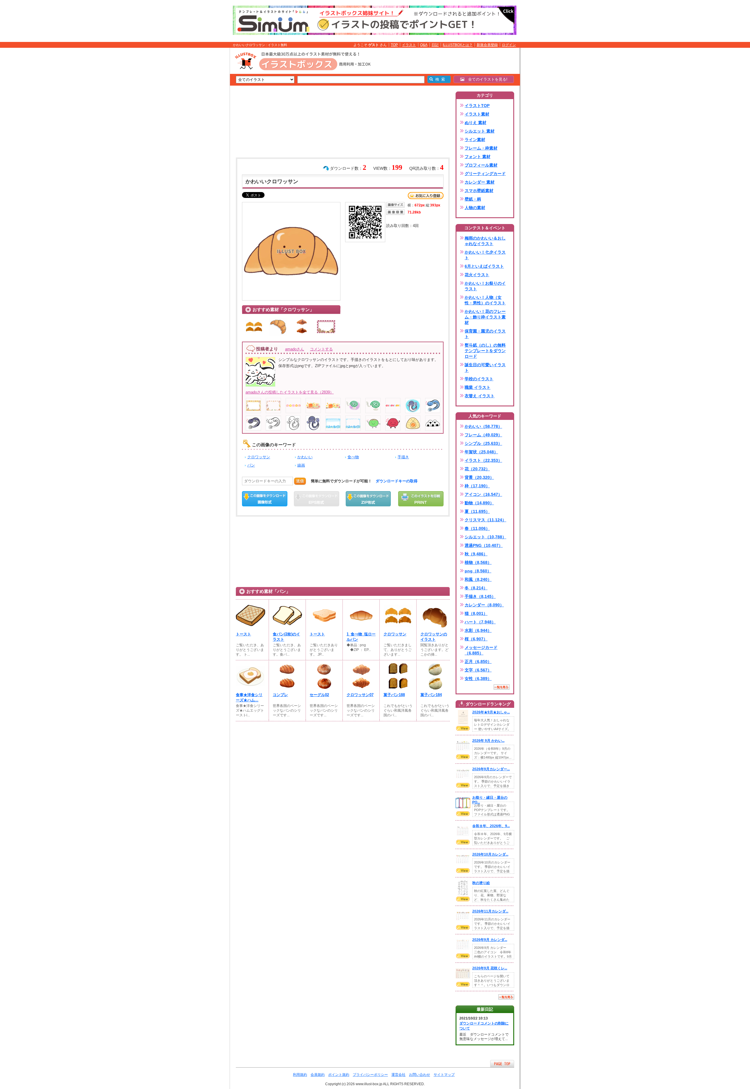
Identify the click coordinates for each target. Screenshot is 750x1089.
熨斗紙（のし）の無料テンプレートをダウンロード (485, 351)
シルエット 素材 (480, 131)
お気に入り (426, 195)
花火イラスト (477, 274)
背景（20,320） (479, 477)
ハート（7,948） (480, 622)
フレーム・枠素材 (481, 148)
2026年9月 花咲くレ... (489, 968)
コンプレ (280, 695)
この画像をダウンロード (264, 498)
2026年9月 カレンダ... (489, 940)
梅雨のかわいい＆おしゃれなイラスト (485, 241)
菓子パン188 (394, 695)
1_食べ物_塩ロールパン (361, 637)
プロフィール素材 (481, 165)
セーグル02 (319, 695)
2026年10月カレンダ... (490, 854)
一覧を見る (501, 687)
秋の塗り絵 (481, 883)
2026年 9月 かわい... (488, 741)
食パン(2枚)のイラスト (286, 637)
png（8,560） (478, 571)
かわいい (305, 457)
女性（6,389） (478, 678)
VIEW (463, 728)
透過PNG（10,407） (484, 545)
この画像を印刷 (421, 498)
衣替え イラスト (480, 395)
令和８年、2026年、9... (491, 826)
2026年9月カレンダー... (491, 769)
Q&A (423, 45)
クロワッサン (258, 457)
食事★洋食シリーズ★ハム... (249, 697)
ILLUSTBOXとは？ (458, 45)
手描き (403, 457)
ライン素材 (475, 139)
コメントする (321, 349)
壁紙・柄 (473, 199)
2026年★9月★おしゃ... (491, 712)
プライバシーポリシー (370, 1075)
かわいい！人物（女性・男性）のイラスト (485, 300)
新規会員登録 (487, 45)
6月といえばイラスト (484, 266)
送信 (300, 481)
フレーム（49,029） (483, 434)
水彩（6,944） (478, 630)
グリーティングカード (485, 173)
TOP (394, 45)
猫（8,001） (476, 613)
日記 (435, 45)
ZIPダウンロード (368, 498)
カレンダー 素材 (480, 182)
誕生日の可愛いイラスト (485, 367)
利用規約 (300, 1075)
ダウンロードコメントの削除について (484, 1025)
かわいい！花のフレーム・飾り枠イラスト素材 (485, 317)
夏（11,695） (477, 511)
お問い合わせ (419, 1075)
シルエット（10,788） (485, 537)
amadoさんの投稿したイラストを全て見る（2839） (290, 392)
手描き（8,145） (480, 596)
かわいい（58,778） (483, 426)
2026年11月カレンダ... (490, 911)
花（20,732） (477, 469)
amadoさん (294, 349)
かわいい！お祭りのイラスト (485, 286)
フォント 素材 (477, 156)
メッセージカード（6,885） (481, 650)
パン (251, 465)
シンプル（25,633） (483, 443)
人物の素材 (475, 207)
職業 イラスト (477, 387)
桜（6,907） (476, 639)
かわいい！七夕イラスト (485, 255)
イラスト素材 (477, 114)
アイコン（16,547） (483, 494)
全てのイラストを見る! (485, 79)
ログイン (509, 45)
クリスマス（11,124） (485, 520)
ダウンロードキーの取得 (396, 481)
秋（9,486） (476, 554)
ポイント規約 (338, 1075)
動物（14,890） (479, 503)
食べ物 (353, 457)
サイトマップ (444, 1075)
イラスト (409, 45)
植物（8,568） (478, 562)
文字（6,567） (478, 670)
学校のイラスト (479, 378)
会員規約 (318, 1075)
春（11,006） (477, 528)
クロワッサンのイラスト (433, 637)
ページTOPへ (502, 1063)
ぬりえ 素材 (475, 122)
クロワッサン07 (360, 695)
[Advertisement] (202, 139)
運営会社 (398, 1075)
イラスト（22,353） (483, 460)
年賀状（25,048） (481, 451)
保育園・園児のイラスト (485, 334)
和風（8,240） (478, 579)
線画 (301, 465)
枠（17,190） (477, 486)
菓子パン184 (431, 695)
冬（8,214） (476, 588)
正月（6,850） (478, 661)
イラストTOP (477, 105)
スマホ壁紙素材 (479, 190)
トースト (243, 634)
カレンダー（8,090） (484, 605)
